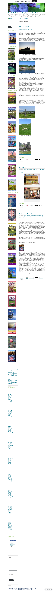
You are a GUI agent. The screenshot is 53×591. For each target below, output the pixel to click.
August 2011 (9, 510)
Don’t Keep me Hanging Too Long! (28, 213)
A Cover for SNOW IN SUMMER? (12, 368)
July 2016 (9, 447)
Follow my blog (13, 546)
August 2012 (9, 497)
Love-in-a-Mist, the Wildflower (12, 537)
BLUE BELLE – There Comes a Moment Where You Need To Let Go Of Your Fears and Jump (13, 376)
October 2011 (10, 508)
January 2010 (10, 526)
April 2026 (9, 392)
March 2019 (9, 415)
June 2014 (9, 474)
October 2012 (10, 495)
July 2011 (9, 511)
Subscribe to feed (11, 18)
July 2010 (9, 521)
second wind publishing (41, 28)
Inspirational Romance (11, 544)
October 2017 (10, 431)
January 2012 (10, 505)
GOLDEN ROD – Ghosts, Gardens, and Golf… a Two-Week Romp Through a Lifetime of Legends (13, 370)
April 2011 (9, 514)
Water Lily (23, 217)
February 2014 (10, 478)
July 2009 (9, 530)
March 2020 (9, 409)
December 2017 (10, 429)
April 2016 (9, 450)
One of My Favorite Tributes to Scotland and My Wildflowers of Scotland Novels (12, 379)
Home (20, 18)
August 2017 (9, 433)
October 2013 (10, 482)
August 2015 (9, 459)
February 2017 (10, 440)
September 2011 (10, 509)
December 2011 (10, 506)
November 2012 (10, 494)
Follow (10, 27)
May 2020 (9, 408)
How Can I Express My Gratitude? (12, 382)
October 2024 (10, 394)
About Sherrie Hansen (25, 18)
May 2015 (9, 462)
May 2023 (9, 399)
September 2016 (10, 445)
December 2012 (10, 493)
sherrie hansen (21, 29)
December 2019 (10, 411)
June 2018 (9, 424)
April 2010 (9, 523)
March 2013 (9, 490)
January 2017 (10, 441)
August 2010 (9, 520)
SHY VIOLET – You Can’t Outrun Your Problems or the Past (12, 374)
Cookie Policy (30, 589)
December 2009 (10, 527)
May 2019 (9, 414)
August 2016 (9, 446)
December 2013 (10, 480)
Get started (34, 1)
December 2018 (10, 418)
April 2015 (9, 463)
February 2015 (10, 465)
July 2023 (9, 397)
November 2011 (10, 507)
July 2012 (9, 498)
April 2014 (9, 476)
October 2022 (10, 402)
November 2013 (10, 481)
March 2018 (9, 427)
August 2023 (9, 396)
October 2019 (10, 412)
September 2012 (10, 496)
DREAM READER (10, 383)
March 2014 (9, 477)
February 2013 (10, 491)
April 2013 (9, 489)
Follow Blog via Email (12, 20)
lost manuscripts (27, 28)
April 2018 (9, 426)
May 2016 (9, 449)
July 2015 (9, 460)
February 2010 (10, 525)
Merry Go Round (31, 28)
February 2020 (10, 410)
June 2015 (9, 461)
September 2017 (10, 432)
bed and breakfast (42, 169)
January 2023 (10, 401)
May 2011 (9, 513)
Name (11, 569)
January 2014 (10, 479)
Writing (26, 29)
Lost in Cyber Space (24, 26)
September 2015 (10, 458)
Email (11, 574)
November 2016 (10, 443)
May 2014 (9, 475)
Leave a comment (30, 29)
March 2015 (9, 464)
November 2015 (10, 456)
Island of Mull (22, 28)
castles (20, 28)
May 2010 (9, 522)
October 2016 (10, 444)
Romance (34, 28)
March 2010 (9, 524)
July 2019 (9, 413)
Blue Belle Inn (23, 167)
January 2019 (10, 417)
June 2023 (9, 398)
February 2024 (10, 395)
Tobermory (24, 29)
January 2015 (10, 466)
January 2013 (10, 492)
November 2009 (10, 528)
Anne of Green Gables (36, 169)
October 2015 (10, 457)
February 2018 (10, 428)
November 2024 (10, 393)
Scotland (37, 28)
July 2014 (9, 473)
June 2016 (9, 448)
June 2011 (9, 512)
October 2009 (10, 529)
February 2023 (10, 400)
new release (32, 215)
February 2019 (10, 416)
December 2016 (10, 442)
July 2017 (9, 434)
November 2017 (10, 430)
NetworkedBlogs (12, 540)
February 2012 (10, 504)
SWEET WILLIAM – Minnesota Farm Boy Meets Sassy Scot (13, 372)
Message (10, 557)
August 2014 (9, 472)
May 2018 (9, 425)
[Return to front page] (26, 11)
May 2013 (9, 488)
